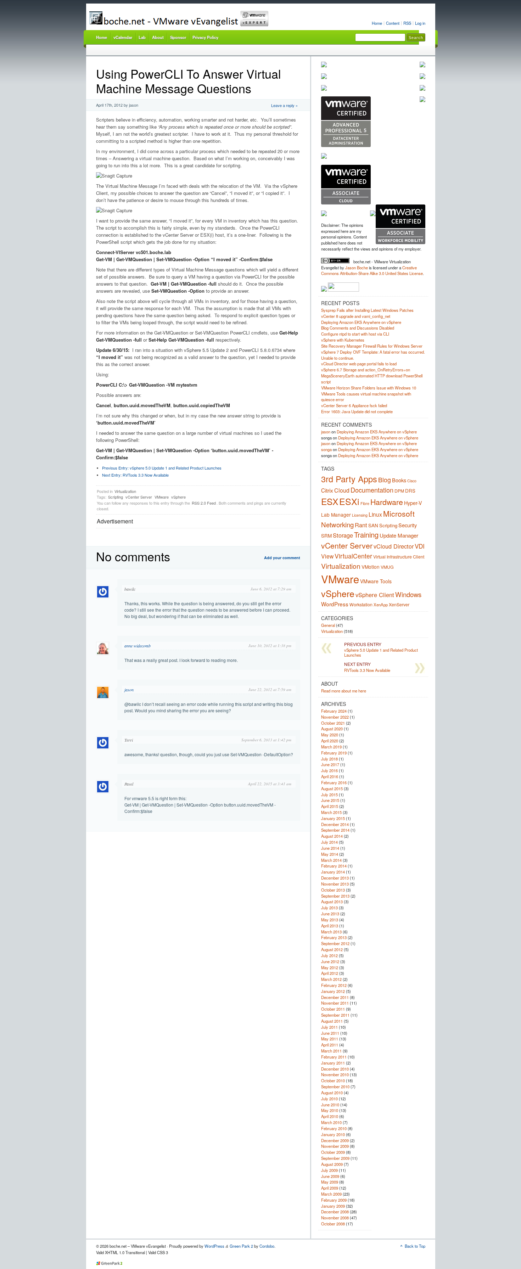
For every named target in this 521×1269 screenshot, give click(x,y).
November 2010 (335, 1074)
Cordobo (266, 1246)
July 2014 (329, 842)
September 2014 (335, 830)
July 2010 (329, 1098)
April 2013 (329, 925)
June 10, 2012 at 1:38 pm (269, 645)
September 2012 (335, 943)
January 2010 (333, 1134)
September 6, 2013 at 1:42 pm (266, 739)
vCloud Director (394, 546)
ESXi (349, 501)
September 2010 (335, 1086)
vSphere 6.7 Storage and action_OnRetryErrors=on (365, 369)
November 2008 (335, 1217)
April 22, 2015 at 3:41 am (269, 783)
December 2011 (335, 997)
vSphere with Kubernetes (342, 340)
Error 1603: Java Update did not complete (357, 411)
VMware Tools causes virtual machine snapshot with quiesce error (366, 397)
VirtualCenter (353, 555)
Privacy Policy (205, 37)
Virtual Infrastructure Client (398, 557)
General (328, 625)
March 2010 (331, 1122)
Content (392, 23)
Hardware (386, 501)
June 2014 (330, 848)
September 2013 (335, 896)
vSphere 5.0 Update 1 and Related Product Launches (162, 468)
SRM (326, 535)
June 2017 (330, 764)
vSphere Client (374, 594)
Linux (375, 514)
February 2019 (334, 753)
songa (326, 449)
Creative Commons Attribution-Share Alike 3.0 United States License (372, 270)
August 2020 (332, 728)
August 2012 (332, 949)
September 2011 (335, 1015)
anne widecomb (137, 645)
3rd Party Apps (349, 479)
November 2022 (335, 717)
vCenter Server (138, 497)
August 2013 (332, 901)
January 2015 (333, 818)
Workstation (360, 604)
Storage (343, 535)
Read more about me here (343, 691)
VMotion (371, 566)
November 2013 (335, 884)
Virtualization (125, 491)
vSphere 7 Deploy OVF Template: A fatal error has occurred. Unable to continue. (373, 355)
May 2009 (329, 1182)
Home (377, 23)
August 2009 (332, 1164)
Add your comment (282, 557)
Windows (408, 594)
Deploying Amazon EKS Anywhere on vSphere (361, 322)
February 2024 (334, 711)
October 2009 (333, 1152)
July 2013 (329, 907)
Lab (142, 37)
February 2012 (334, 985)
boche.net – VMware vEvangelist (205, 18)
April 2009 (329, 1188)
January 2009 (333, 1206)
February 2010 (334, 1128)
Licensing (360, 515)
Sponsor (178, 37)
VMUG (387, 567)
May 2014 (329, 854)
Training (366, 534)
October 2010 (333, 1080)
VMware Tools (376, 581)
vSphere (178, 497)
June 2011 (330, 1033)
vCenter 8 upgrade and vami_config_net (355, 316)
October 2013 (333, 890)
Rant (361, 525)
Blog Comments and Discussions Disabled (357, 328)
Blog (384, 479)
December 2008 (335, 1211)
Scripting (115, 497)
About (158, 37)
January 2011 (333, 1063)
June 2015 (330, 800)
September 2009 (335, 1158)
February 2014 (334, 866)
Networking (337, 524)
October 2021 (333, 723)
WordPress (334, 604)
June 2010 (330, 1104)
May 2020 (329, 734)
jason (129, 689)
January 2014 (333, 872)
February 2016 (334, 782)
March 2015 (331, 812)
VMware (162, 497)
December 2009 (335, 1140)
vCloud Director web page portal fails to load (359, 363)
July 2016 (329, 770)
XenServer (399, 604)
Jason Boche (356, 267)
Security (407, 525)
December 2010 (335, 1069)
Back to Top (415, 1246)
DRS (410, 490)
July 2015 (329, 794)
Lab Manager (336, 514)
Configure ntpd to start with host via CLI (355, 334)
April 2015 (329, 806)
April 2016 (329, 776)
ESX (329, 501)
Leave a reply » (284, 105)
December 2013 (335, 878)
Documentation (372, 489)
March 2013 (331, 931)
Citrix (327, 490)
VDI (420, 545)
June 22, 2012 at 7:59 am (269, 689)
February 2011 (334, 1057)
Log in (420, 23)
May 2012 (329, 967)
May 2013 (329, 919)
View (327, 556)
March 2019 (331, 746)
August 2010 (332, 1092)
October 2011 (333, 1009)
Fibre (364, 503)
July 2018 (329, 759)
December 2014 (335, 824)
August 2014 (332, 836)
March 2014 (331, 860)
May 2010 (329, 1110)
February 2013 (334, 937)
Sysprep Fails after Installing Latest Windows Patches (367, 310)
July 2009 (329, 1170)
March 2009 (331, 1194)
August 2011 (332, 1021)
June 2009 (330, 1176)
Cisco (411, 480)
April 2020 (329, 740)
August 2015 (332, 788)
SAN (373, 525)
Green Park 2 (241, 1246)
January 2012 (333, 991)
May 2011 (329, 1038)
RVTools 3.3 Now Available (135, 475)
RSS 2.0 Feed (204, 503)
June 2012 (330, 961)
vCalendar (122, 37)
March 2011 (331, 1051)
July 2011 (329, 1027)
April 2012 (329, 973)
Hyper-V (413, 502)
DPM (399, 491)
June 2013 (330, 913)
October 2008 (333, 1223)
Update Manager (399, 535)
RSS (407, 23)
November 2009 (335, 1146)
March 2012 (331, 979)
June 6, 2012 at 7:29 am (271, 588)
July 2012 (329, 955)
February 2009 (334, 1200)
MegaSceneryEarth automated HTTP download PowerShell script (371, 378)
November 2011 (335, 1003)
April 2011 (329, 1045)
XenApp (381, 604)
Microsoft (399, 513)
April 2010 (329, 1116)
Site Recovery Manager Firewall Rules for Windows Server (371, 346)
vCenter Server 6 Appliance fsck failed (354, 405)
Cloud (341, 490)
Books (399, 480)
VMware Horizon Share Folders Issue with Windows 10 (368, 388)
